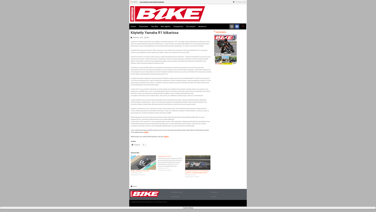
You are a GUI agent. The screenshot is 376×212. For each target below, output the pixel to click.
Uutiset (133, 26)
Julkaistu (213, 196)
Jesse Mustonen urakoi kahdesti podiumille (152, 2)
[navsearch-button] (243, 26)
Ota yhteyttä (190, 26)
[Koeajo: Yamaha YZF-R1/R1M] (143, 162)
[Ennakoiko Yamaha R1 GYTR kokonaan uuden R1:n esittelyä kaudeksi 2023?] (197, 162)
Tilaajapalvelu (178, 26)
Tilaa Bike (154, 26)
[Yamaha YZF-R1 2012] (171, 163)
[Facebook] (237, 26)
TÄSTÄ (146, 132)
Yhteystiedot (143, 26)
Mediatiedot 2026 (176, 192)
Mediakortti (202, 26)
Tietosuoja (214, 192)
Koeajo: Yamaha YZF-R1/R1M (140, 171)
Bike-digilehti (165, 26)
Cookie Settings (188, 208)
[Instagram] (231, 26)
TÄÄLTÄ (166, 136)
